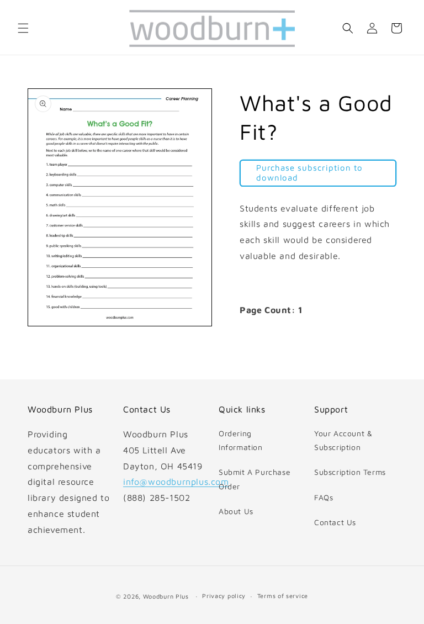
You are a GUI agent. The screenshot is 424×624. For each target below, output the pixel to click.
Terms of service (282, 595)
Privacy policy (224, 595)
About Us (236, 511)
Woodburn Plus (166, 596)
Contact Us (335, 522)
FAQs (323, 497)
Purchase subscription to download (309, 172)
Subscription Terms (350, 472)
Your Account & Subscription (343, 440)
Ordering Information (241, 440)
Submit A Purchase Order (254, 478)
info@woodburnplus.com (176, 481)
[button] (23, 28)
